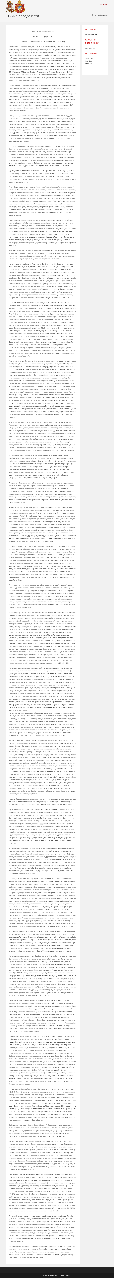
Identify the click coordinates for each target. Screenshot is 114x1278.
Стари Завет (89, 58)
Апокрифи (88, 64)
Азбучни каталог (91, 35)
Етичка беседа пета (101, 15)
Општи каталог (90, 48)
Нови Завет (89, 61)
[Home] (92, 15)
